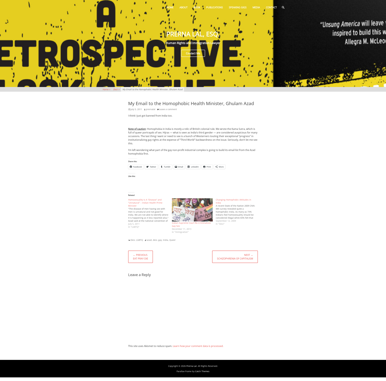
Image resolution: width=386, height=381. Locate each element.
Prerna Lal (191, 366)
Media (256, 7)
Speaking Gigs (238, 7)
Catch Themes (202, 371)
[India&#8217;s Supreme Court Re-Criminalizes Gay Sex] (192, 210)
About (184, 7)
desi (155, 240)
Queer (172, 240)
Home (170, 7)
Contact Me (193, 53)
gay (160, 240)
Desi (116, 89)
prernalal (150, 109)
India (165, 240)
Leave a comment (168, 109)
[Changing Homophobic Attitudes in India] (237, 211)
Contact (271, 7)
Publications (214, 7)
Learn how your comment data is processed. (198, 346)
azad (149, 240)
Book (197, 7)
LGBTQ (139, 240)
